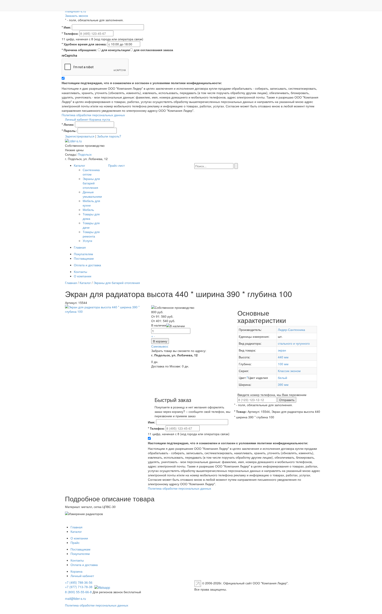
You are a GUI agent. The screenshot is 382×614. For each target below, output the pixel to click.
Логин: (68, 124)
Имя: (66, 27)
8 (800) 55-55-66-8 (78, 592)
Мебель (88, 209)
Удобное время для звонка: (84, 44)
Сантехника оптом (91, 172)
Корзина (76, 571)
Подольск (85, 154)
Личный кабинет (76, 119)
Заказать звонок (76, 15)
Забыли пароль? (109, 136)
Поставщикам (84, 258)
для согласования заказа (153, 50)
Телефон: (70, 33)
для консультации (115, 50)
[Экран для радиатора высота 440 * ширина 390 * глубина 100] (105, 309)
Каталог (79, 165)
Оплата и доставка (87, 265)
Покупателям (83, 254)
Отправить (286, 400)
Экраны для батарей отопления (91, 183)
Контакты (80, 271)
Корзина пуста (99, 119)
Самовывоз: (159, 346)
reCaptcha (69, 55)
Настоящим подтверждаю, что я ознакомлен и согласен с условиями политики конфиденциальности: (142, 83)
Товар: (240, 411)
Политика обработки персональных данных (93, 115)
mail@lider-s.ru (75, 11)
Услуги (87, 240)
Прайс (75, 542)
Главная (80, 247)
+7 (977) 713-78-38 (78, 587)
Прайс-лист (116, 165)
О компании (82, 276)
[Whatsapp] (101, 587)
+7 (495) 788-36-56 (78, 582)
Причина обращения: (79, 50)
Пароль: (69, 130)
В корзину (160, 341)
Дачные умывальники (92, 194)
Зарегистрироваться (79, 136)
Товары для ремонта (91, 234)
